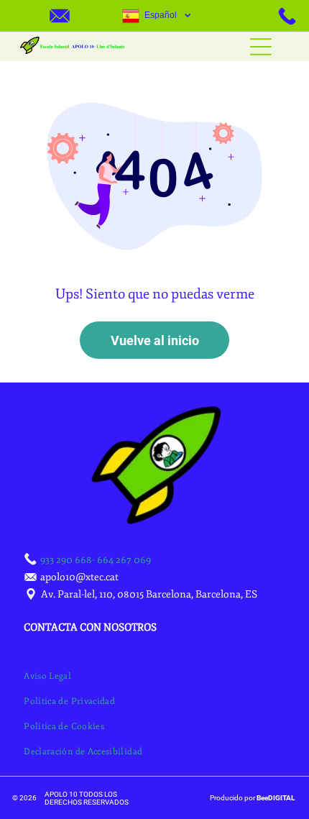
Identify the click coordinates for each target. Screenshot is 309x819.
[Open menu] (261, 47)
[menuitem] (47, 676)
